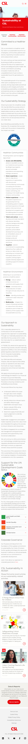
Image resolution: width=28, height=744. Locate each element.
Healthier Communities (12, 35)
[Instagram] (25, 738)
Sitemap (14, 723)
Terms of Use (14, 711)
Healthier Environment (22, 35)
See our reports (14, 702)
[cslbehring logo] (4, 3)
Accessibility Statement (14, 720)
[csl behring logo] (14, 729)
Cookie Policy (14, 714)
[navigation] (25, 3)
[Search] (22, 3)
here (16, 562)
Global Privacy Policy (14, 717)
